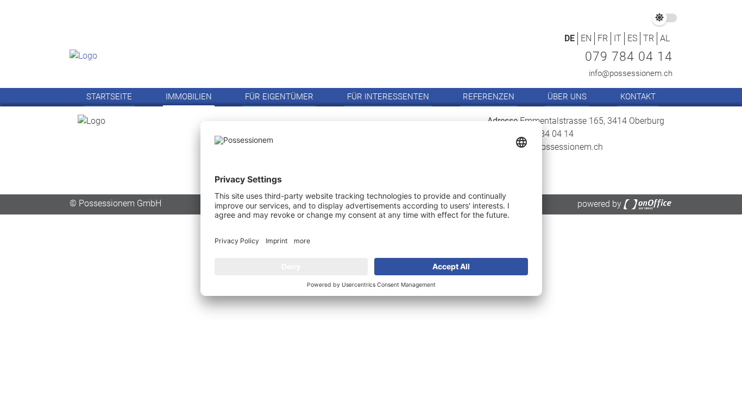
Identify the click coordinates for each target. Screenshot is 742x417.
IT (617, 38)
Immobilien (189, 97)
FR (603, 38)
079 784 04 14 (628, 56)
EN (586, 38)
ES (632, 38)
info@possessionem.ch (630, 73)
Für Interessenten (388, 97)
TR (648, 38)
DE (569, 38)
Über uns (567, 97)
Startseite (109, 97)
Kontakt (638, 97)
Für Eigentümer (279, 97)
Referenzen (488, 97)
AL (665, 38)
